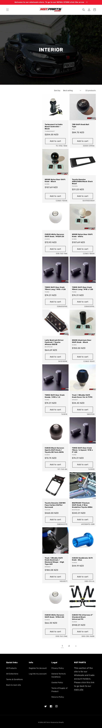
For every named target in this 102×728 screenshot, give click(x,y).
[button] (7, 9)
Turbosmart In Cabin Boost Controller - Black (53, 126)
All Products (11, 668)
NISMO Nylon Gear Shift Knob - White (82, 235)
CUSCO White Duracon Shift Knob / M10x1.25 (54, 616)
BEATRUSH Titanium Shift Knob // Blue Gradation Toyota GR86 (82, 505)
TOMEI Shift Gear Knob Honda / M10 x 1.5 (55, 396)
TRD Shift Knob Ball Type (80, 125)
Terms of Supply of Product (59, 689)
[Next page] (75, 646)
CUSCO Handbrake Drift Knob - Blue (82, 559)
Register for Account (38, 668)
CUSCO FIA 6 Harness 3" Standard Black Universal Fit (82, 617)
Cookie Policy (57, 682)
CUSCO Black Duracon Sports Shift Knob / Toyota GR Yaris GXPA (54, 450)
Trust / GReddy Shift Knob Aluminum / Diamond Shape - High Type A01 (54, 561)
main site (78, 689)
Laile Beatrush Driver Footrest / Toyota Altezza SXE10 (54, 342)
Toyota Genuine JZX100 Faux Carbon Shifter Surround (55, 505)
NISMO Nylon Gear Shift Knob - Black (55, 180)
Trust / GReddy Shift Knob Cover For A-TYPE (82, 396)
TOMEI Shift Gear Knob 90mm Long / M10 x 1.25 (82, 288)
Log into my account (37, 674)
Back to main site (13, 685)
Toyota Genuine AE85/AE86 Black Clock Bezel (82, 182)
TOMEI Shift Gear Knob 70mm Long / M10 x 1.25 (55, 288)
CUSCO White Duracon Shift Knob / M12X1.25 (54, 235)
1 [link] (62, 646)
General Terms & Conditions (58, 675)
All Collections (12, 674)
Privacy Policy (57, 668)
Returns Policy (57, 697)
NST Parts (47, 722)
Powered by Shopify (57, 722)
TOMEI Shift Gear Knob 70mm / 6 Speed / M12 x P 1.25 (82, 450)
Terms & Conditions (14, 679)
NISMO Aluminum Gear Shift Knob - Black (81, 341)
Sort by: (57, 90)
